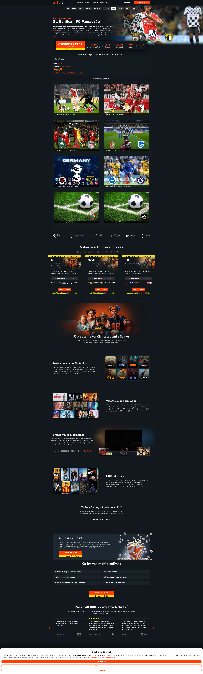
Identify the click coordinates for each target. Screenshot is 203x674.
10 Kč (55, 37)
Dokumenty (97, 8)
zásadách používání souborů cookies (103, 658)
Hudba (128, 8)
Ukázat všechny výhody (101, 519)
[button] (49, 627)
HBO (134, 8)
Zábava (106, 8)
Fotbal (60, 63)
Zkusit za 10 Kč (142, 3)
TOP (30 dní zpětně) (76, 73)
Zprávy (120, 8)
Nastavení (101, 670)
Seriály (81, 8)
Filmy (74, 8)
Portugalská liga (62, 18)
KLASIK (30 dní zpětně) (61, 73)
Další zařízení (88, 451)
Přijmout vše (101, 662)
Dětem (88, 8)
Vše (68, 8)
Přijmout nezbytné (101, 666)
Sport (113, 8)
